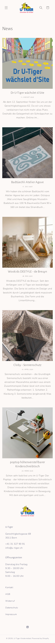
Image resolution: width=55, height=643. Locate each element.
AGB (7, 594)
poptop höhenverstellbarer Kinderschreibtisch (27, 464)
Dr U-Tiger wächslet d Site (27, 92)
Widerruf (10, 600)
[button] (6, 7)
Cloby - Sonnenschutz (27, 365)
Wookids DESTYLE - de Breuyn (27, 271)
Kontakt (9, 587)
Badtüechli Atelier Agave (27, 182)
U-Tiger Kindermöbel (22, 638)
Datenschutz (11, 607)
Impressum (11, 614)
